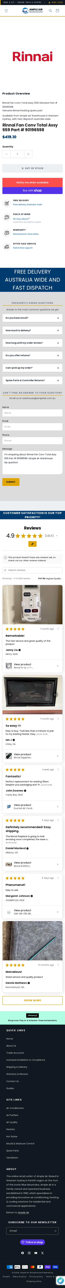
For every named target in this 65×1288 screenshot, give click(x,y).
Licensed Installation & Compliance (25, 1059)
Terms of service (54, 1276)
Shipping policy (34, 1281)
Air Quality (12, 1122)
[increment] (28, 154)
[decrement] (6, 154)
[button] (6, 10)
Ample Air (23, 1212)
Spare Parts (12, 1150)
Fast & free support (22, 247)
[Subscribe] (55, 1231)
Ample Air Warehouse (30, 1272)
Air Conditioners (15, 1108)
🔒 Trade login (55, 2)
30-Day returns (20, 218)
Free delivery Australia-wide (27, 204)
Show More (42, 734)
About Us (11, 1045)
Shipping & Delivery (16, 1067)
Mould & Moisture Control (20, 1143)
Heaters (10, 1129)
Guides (10, 1088)
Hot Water (12, 1136)
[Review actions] (58, 628)
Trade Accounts (15, 1052)
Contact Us (12, 1081)
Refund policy (19, 1276)
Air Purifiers (12, 1115)
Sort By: (42, 578)
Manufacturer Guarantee (26, 233)
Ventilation (12, 1157)
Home (9, 1038)
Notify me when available (33, 182)
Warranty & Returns (17, 1074)
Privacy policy (36, 1276)
